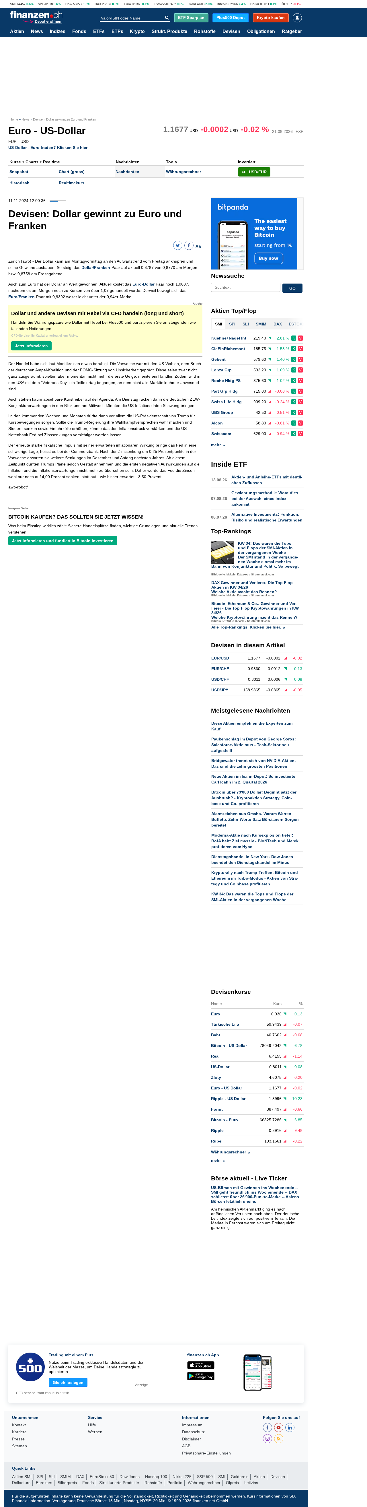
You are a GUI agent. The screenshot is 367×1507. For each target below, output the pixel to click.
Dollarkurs (21, 1482)
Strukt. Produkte (169, 31)
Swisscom (221, 433)
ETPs (117, 31)
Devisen (231, 31)
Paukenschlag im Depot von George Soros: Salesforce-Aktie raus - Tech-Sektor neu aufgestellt (253, 745)
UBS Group (222, 412)
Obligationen (261, 31)
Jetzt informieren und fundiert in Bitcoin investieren (63, 540)
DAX (98, 4)
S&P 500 (205, 1476)
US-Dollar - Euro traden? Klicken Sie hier (47, 147)
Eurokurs (44, 1482)
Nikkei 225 (182, 1476)
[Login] (297, 17)
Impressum (192, 1425)
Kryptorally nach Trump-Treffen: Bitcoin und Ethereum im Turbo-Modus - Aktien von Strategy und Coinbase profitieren (254, 878)
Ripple (217, 1130)
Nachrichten (127, 171)
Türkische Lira (225, 1024)
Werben (95, 1432)
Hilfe (92, 1425)
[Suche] (167, 18)
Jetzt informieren (31, 346)
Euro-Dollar (143, 284)
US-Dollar (220, 1066)
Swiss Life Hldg (226, 401)
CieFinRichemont (228, 348)
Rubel (216, 1141)
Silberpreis (67, 1482)
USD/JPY (219, 690)
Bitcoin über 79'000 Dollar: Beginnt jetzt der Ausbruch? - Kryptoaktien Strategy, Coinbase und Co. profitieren (253, 798)
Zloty (216, 1077)
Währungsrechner (183, 171)
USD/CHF (220, 679)
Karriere (19, 1432)
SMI (12, 4)
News (37, 31)
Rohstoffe (205, 31)
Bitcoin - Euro (224, 1120)
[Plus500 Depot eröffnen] (42, 21)
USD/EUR (258, 172)
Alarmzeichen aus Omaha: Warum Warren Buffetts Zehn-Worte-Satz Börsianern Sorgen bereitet (255, 819)
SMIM (65, 1476)
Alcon (217, 423)
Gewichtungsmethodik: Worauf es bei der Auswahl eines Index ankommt (264, 498)
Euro (127, 4)
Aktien (17, 31)
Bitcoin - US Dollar (229, 1045)
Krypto (137, 31)
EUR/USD (220, 658)
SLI (52, 1476)
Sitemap (19, 1446)
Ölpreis (232, 1482)
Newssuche (228, 275)
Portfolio (174, 1482)
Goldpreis (239, 1476)
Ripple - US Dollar (228, 1098)
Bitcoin (222, 4)
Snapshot (18, 171)
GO (292, 288)
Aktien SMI (22, 1476)
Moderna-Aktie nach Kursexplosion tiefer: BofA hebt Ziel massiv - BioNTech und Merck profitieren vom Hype (254, 841)
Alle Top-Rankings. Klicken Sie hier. (246, 627)
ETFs (99, 31)
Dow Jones (130, 1476)
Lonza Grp (221, 370)
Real (215, 1056)
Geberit (218, 359)
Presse (18, 1439)
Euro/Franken (21, 296)
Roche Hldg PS (226, 380)
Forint (217, 1109)
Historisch (19, 183)
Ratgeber (292, 31)
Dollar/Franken (95, 267)
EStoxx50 (161, 4)
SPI (40, 4)
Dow (68, 4)
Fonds (79, 31)
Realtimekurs (71, 183)
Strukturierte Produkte (119, 1482)
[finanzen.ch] (36, 14)
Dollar (254, 4)
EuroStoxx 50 (102, 1476)
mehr (216, 445)
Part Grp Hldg (224, 391)
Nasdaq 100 (156, 1476)
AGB (186, 1446)
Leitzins (251, 1482)
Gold (192, 4)
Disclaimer (191, 1439)
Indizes (57, 31)
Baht (215, 1035)
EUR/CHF (220, 668)
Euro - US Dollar (226, 1088)
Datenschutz (193, 1432)
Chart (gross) (72, 171)
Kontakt (19, 1425)
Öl (283, 4)
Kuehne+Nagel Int (228, 338)
